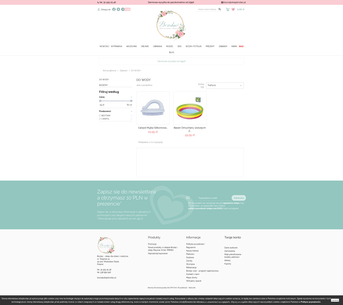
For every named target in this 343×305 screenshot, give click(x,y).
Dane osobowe (230, 248)
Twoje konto (232, 237)
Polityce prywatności (310, 302)
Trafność (225, 85)
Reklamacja (191, 267)
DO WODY (104, 79)
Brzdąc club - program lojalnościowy (202, 271)
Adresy (227, 260)
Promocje (152, 244)
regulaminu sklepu (231, 203)
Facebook (114, 9)
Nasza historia (192, 251)
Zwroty (189, 261)
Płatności (190, 254)
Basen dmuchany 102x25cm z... (190, 129)
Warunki (192, 288)
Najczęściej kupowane (157, 253)
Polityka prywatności (195, 244)
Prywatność (182, 288)
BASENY (103, 85)
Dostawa (190, 257)
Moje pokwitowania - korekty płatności (233, 255)
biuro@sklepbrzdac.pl (235, 2)
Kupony (227, 264)
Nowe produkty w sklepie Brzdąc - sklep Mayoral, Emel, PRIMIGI (163, 248)
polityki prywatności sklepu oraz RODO (205, 208)
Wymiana (190, 264)
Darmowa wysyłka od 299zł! (172, 61)
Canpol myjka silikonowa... (153, 127)
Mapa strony (191, 277)
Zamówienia (229, 251)
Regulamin (191, 247)
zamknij (335, 300)
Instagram (118, 9)
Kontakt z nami (192, 274)
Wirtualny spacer (193, 281)
